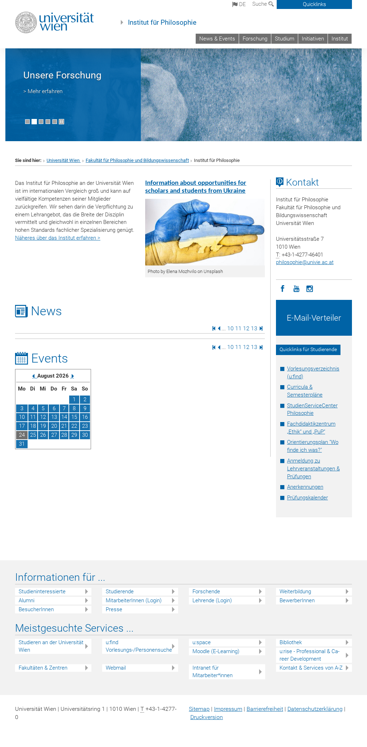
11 (238, 328)
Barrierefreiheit (265, 708)
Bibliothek (291, 642)
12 (246, 328)
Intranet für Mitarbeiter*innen (212, 672)
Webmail (116, 668)
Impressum (228, 708)
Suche (260, 4)
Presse (114, 609)
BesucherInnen (36, 609)
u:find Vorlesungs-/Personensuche (139, 646)
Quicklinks (314, 4)
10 (230, 328)
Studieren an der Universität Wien (51, 646)
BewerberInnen (297, 600)
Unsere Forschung (62, 75)
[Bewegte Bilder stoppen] (61, 121)
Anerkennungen (305, 487)
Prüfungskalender (307, 497)
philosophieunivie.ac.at (305, 262)
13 (254, 328)
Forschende (206, 591)
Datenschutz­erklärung (315, 708)
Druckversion (206, 717)
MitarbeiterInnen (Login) (134, 600)
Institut (340, 38)
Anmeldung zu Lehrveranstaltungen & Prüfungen (313, 469)
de (242, 4)
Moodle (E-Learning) (215, 651)
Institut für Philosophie (162, 23)
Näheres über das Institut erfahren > (57, 238)
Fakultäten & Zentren (43, 668)
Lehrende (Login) (212, 600)
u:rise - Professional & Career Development (309, 655)
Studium (284, 38)
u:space (201, 642)
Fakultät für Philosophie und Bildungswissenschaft (137, 160)
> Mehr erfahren (43, 91)
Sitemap (199, 708)
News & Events (217, 38)
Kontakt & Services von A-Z (311, 668)
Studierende (120, 591)
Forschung (255, 38)
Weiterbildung (295, 591)
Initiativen (313, 38)
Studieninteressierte (42, 591)
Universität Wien (64, 160)
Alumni (26, 600)
